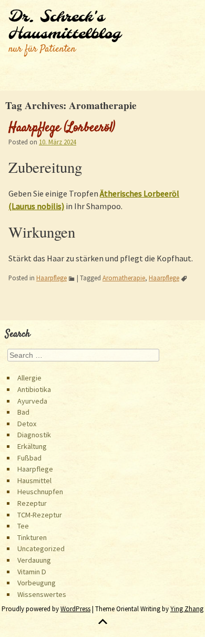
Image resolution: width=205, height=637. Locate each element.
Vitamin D (31, 571)
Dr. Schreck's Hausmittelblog (64, 26)
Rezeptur (32, 503)
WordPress (75, 608)
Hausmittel (34, 480)
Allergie (29, 378)
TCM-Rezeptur (39, 515)
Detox (26, 423)
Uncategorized (41, 548)
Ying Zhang (186, 608)
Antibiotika (34, 389)
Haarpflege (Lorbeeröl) (61, 128)
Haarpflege (51, 277)
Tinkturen (32, 537)
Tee (23, 526)
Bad (23, 412)
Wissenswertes (41, 594)
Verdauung (34, 560)
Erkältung (32, 446)
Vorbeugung (36, 582)
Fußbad (29, 458)
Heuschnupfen (40, 491)
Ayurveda (32, 401)
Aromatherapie (123, 277)
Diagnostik (34, 434)
